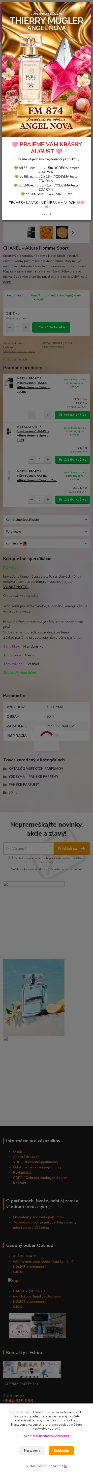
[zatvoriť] (82, 9)
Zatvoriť (46, 214)
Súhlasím (61, 1450)
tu (65, 1466)
